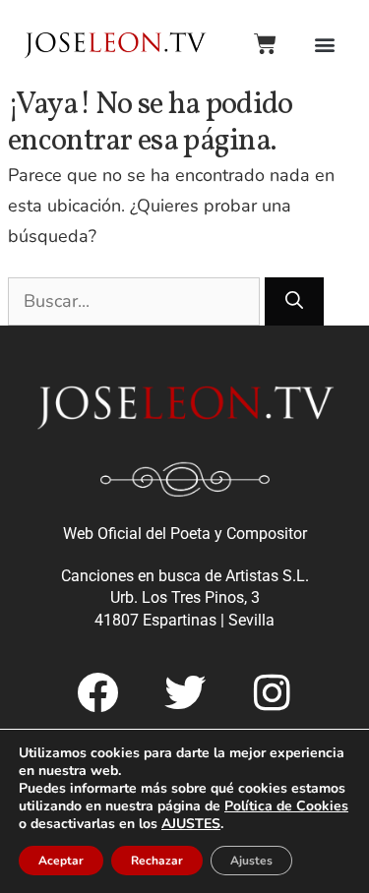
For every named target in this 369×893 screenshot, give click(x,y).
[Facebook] (97, 692)
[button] (324, 44)
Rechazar (157, 860)
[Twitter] (185, 692)
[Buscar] (294, 301)
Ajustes (251, 860)
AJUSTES (190, 824)
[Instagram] (272, 692)
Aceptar (61, 860)
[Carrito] (265, 44)
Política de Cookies (286, 806)
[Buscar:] (136, 301)
